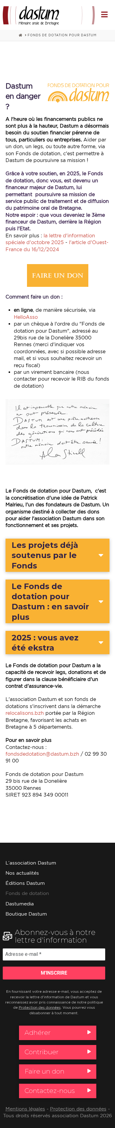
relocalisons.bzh (25, 713)
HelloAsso (26, 317)
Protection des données (40, 1007)
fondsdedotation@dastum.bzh (42, 754)
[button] (104, 14)
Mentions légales (25, 1108)
